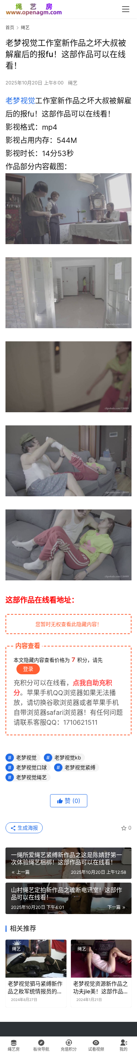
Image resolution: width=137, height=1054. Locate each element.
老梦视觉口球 (31, 767)
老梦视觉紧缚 (80, 767)
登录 (28, 669)
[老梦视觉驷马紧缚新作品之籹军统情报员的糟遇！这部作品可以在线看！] (35, 959)
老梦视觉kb (67, 757)
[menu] (125, 9)
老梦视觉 (20, 100)
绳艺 (72, 83)
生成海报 (27, 827)
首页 (9, 27)
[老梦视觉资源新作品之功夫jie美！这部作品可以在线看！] (101, 959)
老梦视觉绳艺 (31, 777)
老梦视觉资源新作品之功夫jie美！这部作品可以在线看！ (101, 987)
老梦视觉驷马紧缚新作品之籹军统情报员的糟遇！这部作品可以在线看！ (35, 987)
